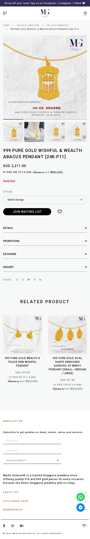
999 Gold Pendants (57, 25)
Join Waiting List (27, 211)
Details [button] (8, 228)
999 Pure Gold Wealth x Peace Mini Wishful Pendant (22, 362)
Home (6, 25)
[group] (13, 132)
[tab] (45, 228)
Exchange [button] (9, 254)
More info (56, 172)
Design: (8, 191)
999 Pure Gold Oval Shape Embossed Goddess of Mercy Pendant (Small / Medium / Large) (67, 366)
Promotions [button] (11, 241)
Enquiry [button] (8, 267)
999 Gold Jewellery (28, 25)
